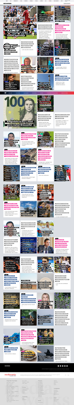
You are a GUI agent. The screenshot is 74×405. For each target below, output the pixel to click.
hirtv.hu (23, 391)
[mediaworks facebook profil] (65, 375)
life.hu (55, 383)
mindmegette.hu (41, 390)
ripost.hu (55, 380)
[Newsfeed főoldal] (7, 366)
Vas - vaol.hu (24, 380)
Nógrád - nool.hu (9, 397)
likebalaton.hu (40, 387)
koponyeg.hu (56, 391)
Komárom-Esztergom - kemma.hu (12, 396)
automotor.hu (40, 383)
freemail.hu (56, 390)
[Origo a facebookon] (58, 366)
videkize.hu (40, 395)
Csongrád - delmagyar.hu (11, 387)
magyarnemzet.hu (25, 388)
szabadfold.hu (24, 390)
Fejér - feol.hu (9, 390)
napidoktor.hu (40, 388)
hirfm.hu (55, 400)
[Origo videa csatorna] (65, 366)
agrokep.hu (24, 399)
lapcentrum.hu (56, 394)
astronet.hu (40, 382)
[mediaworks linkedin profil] (68, 375)
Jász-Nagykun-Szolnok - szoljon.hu (13, 395)
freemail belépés (67, 3)
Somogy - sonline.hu (10, 399)
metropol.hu (56, 382)
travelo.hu (39, 391)
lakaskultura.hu (40, 385)
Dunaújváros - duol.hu (10, 388)
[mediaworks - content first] (10, 375)
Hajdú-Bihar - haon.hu (10, 392)
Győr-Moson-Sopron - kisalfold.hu (12, 391)
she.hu (55, 384)
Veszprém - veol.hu (25, 382)
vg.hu (23, 398)
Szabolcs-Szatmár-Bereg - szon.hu (13, 400)
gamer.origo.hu (40, 386)
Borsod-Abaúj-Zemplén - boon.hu (12, 386)
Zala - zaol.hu (24, 383)
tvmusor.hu (40, 396)
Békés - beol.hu (9, 385)
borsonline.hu (40, 402)
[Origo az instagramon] (62, 366)
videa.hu (55, 392)
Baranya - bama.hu (10, 383)
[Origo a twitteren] (60, 366)
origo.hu (23, 392)
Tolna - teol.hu (9, 401)
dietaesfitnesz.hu (41, 392)
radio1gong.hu (56, 399)
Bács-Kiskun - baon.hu (10, 382)
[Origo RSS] (67, 366)
